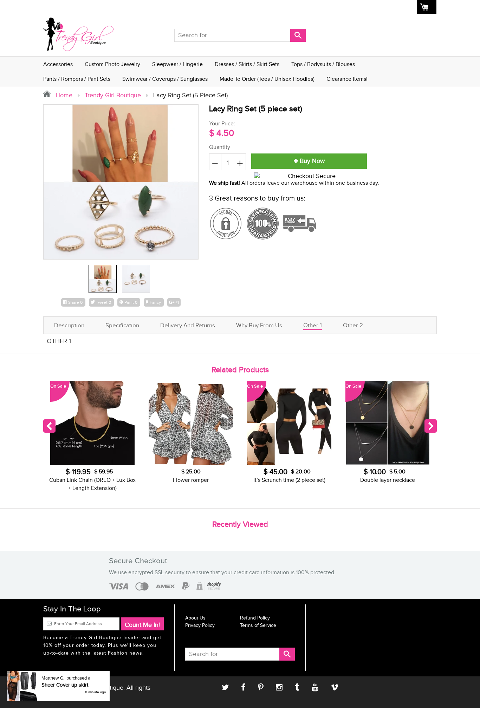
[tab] (69, 325)
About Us (324, 7)
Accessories (58, 64)
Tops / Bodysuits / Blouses (323, 64)
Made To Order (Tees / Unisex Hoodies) (267, 79)
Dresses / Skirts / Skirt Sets (247, 64)
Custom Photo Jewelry (112, 64)
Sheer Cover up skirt (64, 685)
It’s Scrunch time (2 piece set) (289, 480)
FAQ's (347, 7)
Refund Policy (255, 618)
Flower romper (191, 480)
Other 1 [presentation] (312, 325)
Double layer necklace (387, 480)
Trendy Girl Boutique (113, 95)
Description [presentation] (69, 325)
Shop (303, 7)
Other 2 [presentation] (353, 325)
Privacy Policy (200, 625)
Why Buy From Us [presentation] (259, 325)
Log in (367, 7)
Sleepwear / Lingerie (177, 64)
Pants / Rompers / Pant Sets (76, 79)
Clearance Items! (347, 79)
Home (284, 7)
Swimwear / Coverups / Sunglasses (165, 79)
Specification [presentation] (122, 325)
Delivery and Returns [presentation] (187, 325)
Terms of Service (258, 625)
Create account (397, 7)
